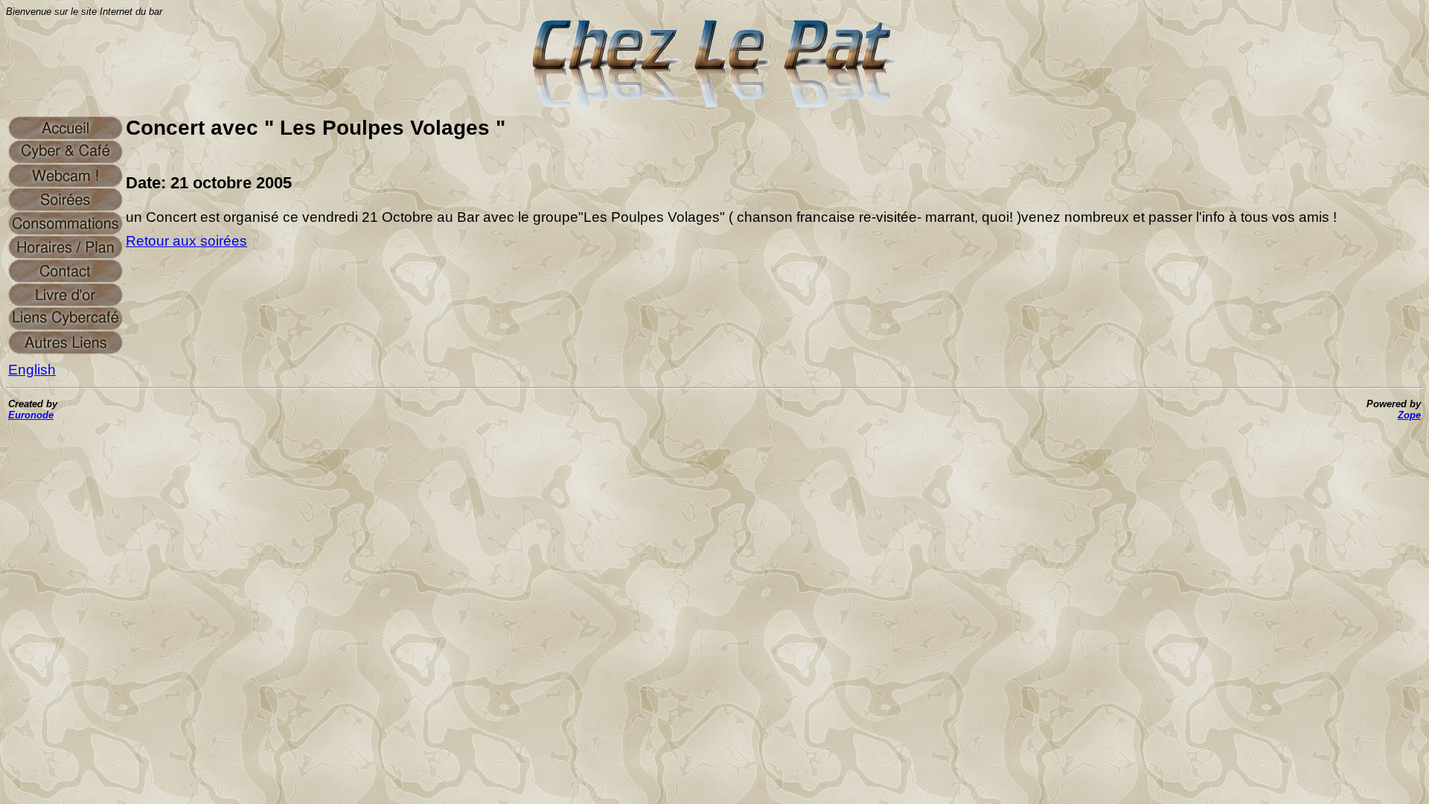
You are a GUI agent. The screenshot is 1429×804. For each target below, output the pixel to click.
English (32, 369)
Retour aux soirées (186, 241)
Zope (1409, 415)
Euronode (31, 415)
